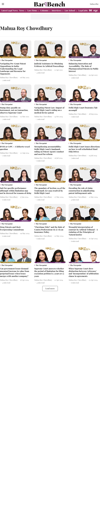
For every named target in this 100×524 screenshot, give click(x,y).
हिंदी (90, 10)
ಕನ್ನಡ (95, 10)
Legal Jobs (83, 10)
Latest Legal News (9, 10)
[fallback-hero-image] (15, 49)
